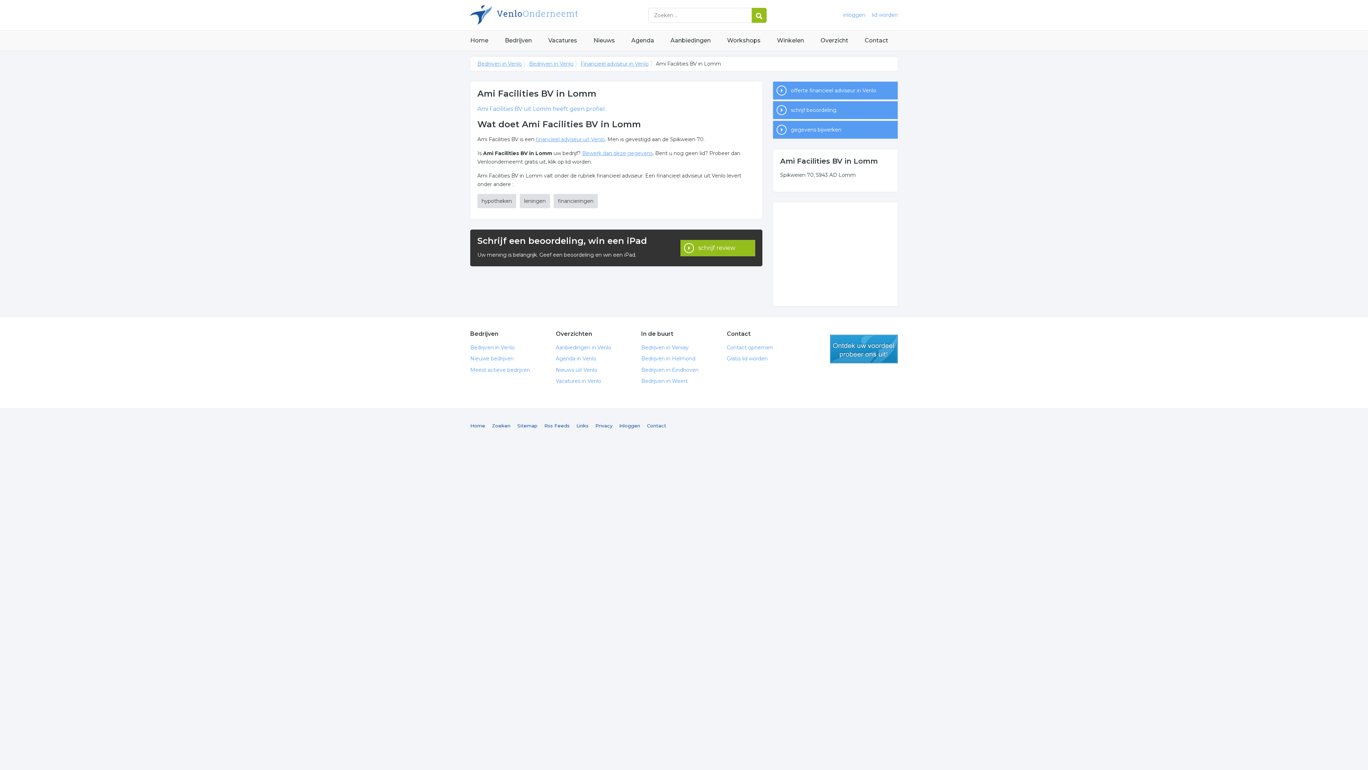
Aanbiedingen (690, 40)
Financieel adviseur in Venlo (615, 64)
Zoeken (501, 425)
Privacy (603, 425)
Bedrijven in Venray (665, 347)
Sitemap (527, 425)
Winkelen (790, 40)
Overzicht (834, 40)
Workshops (744, 40)
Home (479, 40)
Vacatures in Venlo (578, 381)
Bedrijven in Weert (664, 381)
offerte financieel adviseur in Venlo (833, 90)
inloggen (854, 15)
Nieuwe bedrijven (492, 358)
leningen (535, 201)
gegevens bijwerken (816, 130)
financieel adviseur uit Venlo (570, 139)
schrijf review (716, 248)
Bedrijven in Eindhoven (670, 370)
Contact (876, 40)
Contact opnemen (750, 347)
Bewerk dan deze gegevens (617, 153)
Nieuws (604, 40)
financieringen (576, 201)
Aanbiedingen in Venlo (583, 347)
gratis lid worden (864, 349)
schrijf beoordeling (813, 110)
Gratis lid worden (747, 358)
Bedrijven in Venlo (559, 15)
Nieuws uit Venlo (576, 370)
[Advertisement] (835, 254)
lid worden (885, 15)
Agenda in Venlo (576, 358)
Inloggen (629, 425)
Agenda (642, 40)
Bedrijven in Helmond (668, 358)
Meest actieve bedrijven (500, 370)
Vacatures (562, 40)
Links (582, 425)
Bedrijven (518, 40)
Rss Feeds (557, 425)
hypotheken (497, 201)
